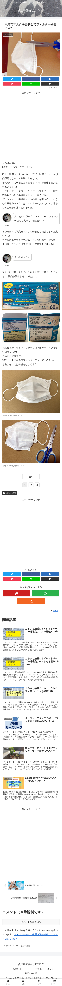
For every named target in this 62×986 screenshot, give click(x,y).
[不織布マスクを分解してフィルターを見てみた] (50, 79)
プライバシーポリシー (45, 969)
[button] (56, 529)
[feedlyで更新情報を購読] (45, 593)
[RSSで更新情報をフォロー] (31, 601)
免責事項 (17, 969)
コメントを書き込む (31, 921)
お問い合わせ (31, 973)
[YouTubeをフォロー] (16, 593)
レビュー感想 (10, 493)
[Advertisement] (31, 126)
